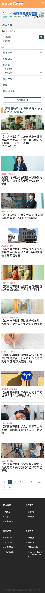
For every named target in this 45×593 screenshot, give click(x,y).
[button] (22, 52)
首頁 (3, 31)
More (38, 482)
